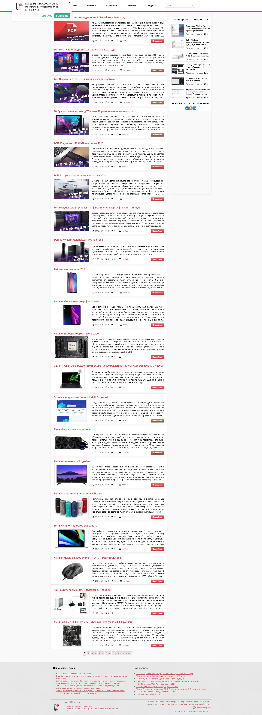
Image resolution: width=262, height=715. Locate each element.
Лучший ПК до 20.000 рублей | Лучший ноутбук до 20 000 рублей (93, 622)
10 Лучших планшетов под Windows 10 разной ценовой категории (93, 111)
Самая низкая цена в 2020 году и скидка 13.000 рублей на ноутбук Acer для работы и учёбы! (108, 365)
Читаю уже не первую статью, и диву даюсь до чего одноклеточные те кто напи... (90, 690)
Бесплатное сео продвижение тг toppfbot (73, 673)
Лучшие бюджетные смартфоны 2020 (76, 301)
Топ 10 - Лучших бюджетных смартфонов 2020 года (84, 49)
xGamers (183, 704)
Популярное (181, 19)
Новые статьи (201, 19)
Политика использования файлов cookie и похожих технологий (92, 708)
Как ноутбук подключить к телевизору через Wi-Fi (83, 589)
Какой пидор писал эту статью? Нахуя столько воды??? (79, 688)
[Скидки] (150, 9)
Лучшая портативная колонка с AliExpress (79, 493)
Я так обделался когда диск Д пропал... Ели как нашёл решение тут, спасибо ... (88, 683)
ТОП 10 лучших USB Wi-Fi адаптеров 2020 (78, 143)
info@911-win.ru (201, 701)
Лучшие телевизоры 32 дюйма (72, 461)
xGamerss (192, 704)
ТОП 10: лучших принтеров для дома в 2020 (80, 175)
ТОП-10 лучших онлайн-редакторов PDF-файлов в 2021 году (89, 17)
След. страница (123, 653)
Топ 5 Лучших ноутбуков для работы (75, 525)
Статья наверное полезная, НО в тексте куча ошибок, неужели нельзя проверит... (90, 681)
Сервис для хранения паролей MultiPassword (81, 397)
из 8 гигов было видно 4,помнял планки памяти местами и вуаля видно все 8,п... (90, 686)
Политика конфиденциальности (80, 706)
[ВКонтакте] (187, 108)
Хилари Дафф (61, 678)
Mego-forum (203, 704)
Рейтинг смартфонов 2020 (69, 269)
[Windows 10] (111, 9)
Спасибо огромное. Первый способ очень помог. (77, 693)
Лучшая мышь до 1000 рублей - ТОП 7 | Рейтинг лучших (87, 557)
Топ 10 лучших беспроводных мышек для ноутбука (84, 79)
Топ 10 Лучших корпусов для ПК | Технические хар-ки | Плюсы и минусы (97, 207)
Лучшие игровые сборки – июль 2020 (76, 333)
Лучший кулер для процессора (72, 429)
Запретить (47, 15)
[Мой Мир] (194, 108)
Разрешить (62, 15)
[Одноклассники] (191, 108)
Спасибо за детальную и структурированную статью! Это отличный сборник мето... (91, 676)
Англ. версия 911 (170, 704)
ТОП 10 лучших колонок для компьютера (78, 239)
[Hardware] (130, 9)
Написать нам (72, 711)
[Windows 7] (91, 9)
